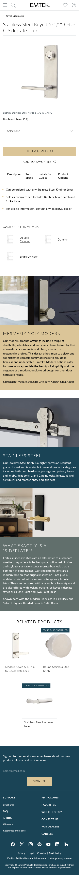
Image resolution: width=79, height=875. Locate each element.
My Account (51, 797)
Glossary (7, 817)
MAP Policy (55, 853)
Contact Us (50, 819)
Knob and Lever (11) (15, 119)
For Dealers (51, 826)
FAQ (5, 811)
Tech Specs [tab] (29, 175)
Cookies (41, 853)
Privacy (21, 853)
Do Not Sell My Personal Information (27, 858)
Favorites (49, 805)
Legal (31, 853)
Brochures (8, 804)
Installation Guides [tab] (45, 175)
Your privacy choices (61, 858)
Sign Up (39, 781)
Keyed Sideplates (14, 15)
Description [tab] (14, 174)
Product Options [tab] (63, 175)
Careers (47, 834)
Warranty (8, 824)
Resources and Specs (14, 830)
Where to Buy (52, 812)
